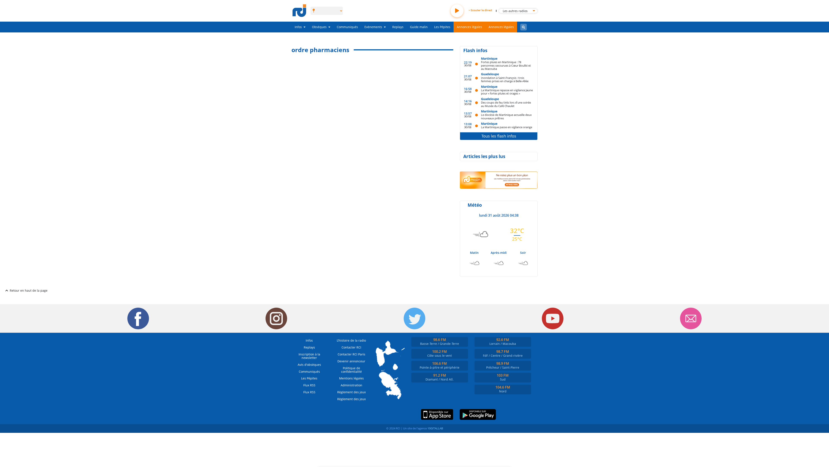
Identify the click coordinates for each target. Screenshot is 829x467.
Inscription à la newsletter (309, 356)
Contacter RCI (351, 347)
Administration (351, 385)
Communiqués (347, 27)
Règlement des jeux (351, 392)
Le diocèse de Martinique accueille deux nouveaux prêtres (506, 116)
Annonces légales (469, 27)
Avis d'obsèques (309, 365)
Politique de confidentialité (351, 370)
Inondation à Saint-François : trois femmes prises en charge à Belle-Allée (504, 79)
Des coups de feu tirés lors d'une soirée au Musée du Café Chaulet (506, 104)
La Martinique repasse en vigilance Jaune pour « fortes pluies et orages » (507, 91)
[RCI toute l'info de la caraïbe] (299, 10)
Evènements (373, 27)
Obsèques (319, 27)
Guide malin (419, 27)
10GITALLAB (435, 428)
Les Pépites (442, 27)
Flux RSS (309, 385)
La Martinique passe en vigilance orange (506, 127)
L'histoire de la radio (351, 340)
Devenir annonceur (351, 361)
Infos (298, 27)
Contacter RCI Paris (351, 354)
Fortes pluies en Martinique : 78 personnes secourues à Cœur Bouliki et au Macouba (506, 65)
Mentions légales (351, 378)
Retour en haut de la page (28, 290)
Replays (397, 27)
